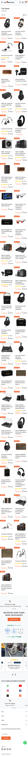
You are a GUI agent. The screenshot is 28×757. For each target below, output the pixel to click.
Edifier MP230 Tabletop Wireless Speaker (5, 81)
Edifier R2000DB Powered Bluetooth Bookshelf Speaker (20, 406)
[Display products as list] (26, 15)
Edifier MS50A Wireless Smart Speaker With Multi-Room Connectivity (7, 180)
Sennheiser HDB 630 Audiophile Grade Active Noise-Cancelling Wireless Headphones (20, 483)
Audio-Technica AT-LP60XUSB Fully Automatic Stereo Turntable (6, 358)
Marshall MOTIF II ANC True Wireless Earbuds (7, 281)
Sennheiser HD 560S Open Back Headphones (20, 105)
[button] (4, 57)
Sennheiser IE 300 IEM (6, 128)
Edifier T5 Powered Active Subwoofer (5, 152)
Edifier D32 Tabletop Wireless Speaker (20, 178)
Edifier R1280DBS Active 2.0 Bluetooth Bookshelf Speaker (20, 153)
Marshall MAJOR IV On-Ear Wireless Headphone (20, 57)
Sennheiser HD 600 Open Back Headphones (6, 331)
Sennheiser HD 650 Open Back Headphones (20, 357)
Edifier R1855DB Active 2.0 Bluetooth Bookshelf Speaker (21, 282)
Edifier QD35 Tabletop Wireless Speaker (6, 205)
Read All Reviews (14, 619)
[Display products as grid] (23, 15)
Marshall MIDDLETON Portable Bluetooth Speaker (6, 382)
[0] (25, 2)
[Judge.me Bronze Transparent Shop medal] (20, 631)
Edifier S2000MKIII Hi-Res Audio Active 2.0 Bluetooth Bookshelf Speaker (20, 536)
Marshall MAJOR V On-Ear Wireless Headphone (20, 130)
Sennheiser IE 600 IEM (6, 534)
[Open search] (20, 2)
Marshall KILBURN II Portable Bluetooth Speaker (20, 331)
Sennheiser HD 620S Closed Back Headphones (20, 307)
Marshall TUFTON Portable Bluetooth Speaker (6, 481)
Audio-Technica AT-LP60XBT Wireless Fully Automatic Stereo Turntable (7, 407)
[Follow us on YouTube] (7, 749)
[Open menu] (2, 2)
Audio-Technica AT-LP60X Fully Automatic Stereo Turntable (20, 257)
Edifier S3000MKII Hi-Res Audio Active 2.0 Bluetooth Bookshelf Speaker (6, 587)
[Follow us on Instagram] (5, 749)
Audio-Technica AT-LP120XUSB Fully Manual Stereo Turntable (20, 511)
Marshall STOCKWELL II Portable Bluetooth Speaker (6, 307)
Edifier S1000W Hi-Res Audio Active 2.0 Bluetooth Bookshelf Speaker (6, 511)
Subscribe (5, 738)
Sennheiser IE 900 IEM (20, 561)
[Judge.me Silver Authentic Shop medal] (14, 631)
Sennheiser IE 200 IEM (6, 55)
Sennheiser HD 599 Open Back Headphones (20, 33)
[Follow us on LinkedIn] (10, 749)
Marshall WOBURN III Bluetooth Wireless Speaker (6, 562)
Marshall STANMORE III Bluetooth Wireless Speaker (20, 456)
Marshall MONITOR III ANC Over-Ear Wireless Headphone (20, 432)
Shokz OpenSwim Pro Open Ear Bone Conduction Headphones (20, 232)
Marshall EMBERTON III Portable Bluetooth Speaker (6, 231)
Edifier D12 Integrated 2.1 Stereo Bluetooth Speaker (6, 105)
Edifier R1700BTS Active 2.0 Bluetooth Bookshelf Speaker (6, 257)
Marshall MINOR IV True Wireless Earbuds (20, 80)
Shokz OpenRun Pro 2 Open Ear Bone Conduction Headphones (20, 207)
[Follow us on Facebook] (2, 749)
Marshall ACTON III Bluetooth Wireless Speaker (20, 382)
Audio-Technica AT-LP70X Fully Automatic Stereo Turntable (6, 432)
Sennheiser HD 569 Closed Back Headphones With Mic (6, 33)
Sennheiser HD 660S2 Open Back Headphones (6, 456)
